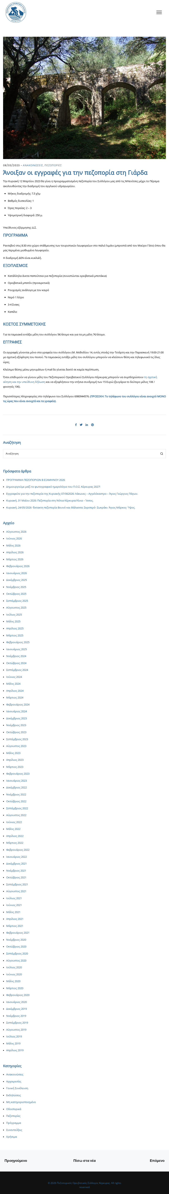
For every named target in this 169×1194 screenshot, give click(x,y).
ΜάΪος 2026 (13, 545)
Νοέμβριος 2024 (16, 656)
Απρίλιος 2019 (14, 1050)
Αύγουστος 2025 (16, 607)
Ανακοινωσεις (33, 165)
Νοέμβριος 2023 (16, 725)
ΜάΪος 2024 (13, 683)
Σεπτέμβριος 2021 (17, 884)
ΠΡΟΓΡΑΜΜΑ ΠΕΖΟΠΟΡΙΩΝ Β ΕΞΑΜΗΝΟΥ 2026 (35, 480)
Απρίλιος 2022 (14, 836)
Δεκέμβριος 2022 (16, 787)
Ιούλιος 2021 (14, 898)
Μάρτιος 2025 (14, 635)
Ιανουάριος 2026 (16, 573)
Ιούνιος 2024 (14, 677)
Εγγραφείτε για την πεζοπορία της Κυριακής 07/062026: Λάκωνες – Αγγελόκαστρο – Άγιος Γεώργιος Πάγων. (72, 494)
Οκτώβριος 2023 (16, 732)
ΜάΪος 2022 (13, 829)
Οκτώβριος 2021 (16, 877)
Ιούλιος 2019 (14, 1036)
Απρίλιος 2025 (14, 628)
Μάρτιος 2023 (14, 767)
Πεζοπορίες (13, 1116)
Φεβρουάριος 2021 (17, 932)
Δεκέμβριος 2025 (16, 580)
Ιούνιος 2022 (14, 822)
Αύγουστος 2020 (16, 960)
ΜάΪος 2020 (13, 981)
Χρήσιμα (11, 1137)
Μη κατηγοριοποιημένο (21, 1102)
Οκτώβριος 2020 (16, 946)
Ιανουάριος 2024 (16, 711)
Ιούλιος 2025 (14, 614)
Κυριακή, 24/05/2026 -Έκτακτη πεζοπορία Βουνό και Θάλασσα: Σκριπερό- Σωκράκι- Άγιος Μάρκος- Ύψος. (70, 507)
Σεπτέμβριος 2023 (17, 739)
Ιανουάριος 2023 (16, 780)
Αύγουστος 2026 (16, 531)
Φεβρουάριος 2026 (17, 566)
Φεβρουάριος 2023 (17, 773)
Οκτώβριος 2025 (16, 594)
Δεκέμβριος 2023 (16, 718)
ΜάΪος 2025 (13, 621)
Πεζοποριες (53, 165)
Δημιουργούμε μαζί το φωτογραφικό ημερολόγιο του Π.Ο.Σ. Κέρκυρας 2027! (53, 486)
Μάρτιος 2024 (14, 697)
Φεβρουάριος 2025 (17, 642)
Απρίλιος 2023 (14, 760)
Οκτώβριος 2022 (16, 801)
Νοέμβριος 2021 (16, 870)
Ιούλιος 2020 (14, 967)
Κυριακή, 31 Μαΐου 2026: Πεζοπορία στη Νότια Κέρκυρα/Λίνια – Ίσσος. (49, 500)
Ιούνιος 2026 (14, 538)
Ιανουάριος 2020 (16, 1002)
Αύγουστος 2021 (16, 891)
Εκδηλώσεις (13, 1095)
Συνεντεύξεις (14, 1130)
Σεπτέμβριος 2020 (17, 953)
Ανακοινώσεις (14, 1074)
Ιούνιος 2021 (14, 905)
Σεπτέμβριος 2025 (17, 601)
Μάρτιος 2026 (14, 559)
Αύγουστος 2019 (16, 1029)
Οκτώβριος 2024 (16, 663)
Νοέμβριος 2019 (16, 1016)
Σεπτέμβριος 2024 (17, 670)
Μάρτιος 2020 (14, 988)
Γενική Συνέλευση (17, 1088)
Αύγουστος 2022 (16, 815)
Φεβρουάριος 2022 (17, 850)
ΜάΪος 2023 (13, 753)
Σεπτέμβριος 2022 (17, 808)
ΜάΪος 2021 (13, 912)
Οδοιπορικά (13, 1109)
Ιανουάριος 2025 (16, 649)
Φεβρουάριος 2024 (17, 704)
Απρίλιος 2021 (14, 919)
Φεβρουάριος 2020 (17, 995)
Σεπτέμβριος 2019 (17, 1022)
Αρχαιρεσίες (13, 1081)
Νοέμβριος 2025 (16, 587)
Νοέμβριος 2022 (16, 794)
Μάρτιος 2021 (14, 926)
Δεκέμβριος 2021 (16, 863)
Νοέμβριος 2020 (16, 940)
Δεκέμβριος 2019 (16, 1009)
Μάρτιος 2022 (14, 843)
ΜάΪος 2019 (13, 1043)
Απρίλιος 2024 (14, 691)
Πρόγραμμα (13, 1123)
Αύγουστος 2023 (16, 746)
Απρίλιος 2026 (14, 552)
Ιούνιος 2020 (14, 974)
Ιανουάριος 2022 (16, 857)
